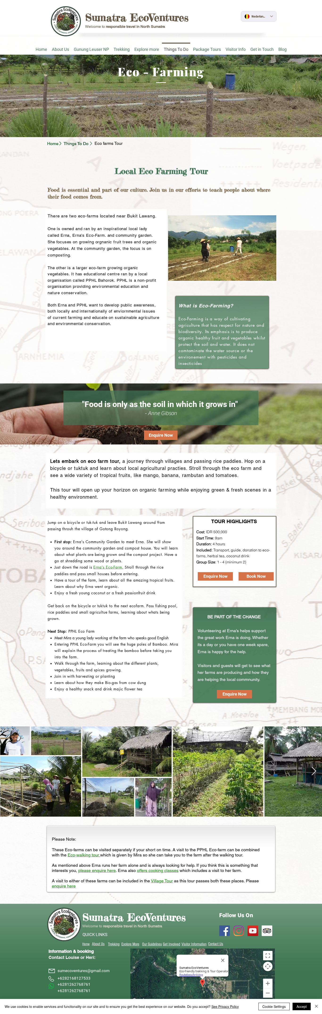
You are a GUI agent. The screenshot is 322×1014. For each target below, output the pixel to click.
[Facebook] (224, 930)
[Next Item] (314, 771)
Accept (302, 1006)
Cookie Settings (274, 1006)
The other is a (61, 267)
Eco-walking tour (83, 854)
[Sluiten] (316, 1006)
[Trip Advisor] (267, 930)
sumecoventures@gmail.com (84, 970)
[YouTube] (253, 930)
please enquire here (97, 870)
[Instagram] (238, 930)
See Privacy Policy (225, 1006)
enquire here (64, 886)
